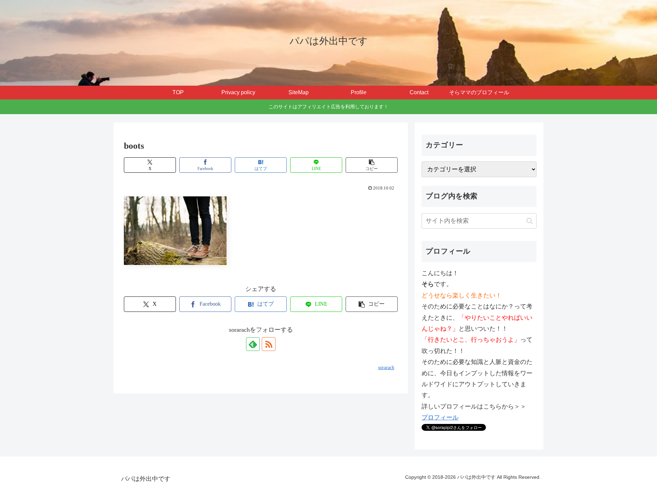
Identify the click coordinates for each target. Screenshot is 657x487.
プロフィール (440, 417)
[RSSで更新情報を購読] (268, 344)
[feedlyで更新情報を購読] (253, 344)
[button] (372, 165)
